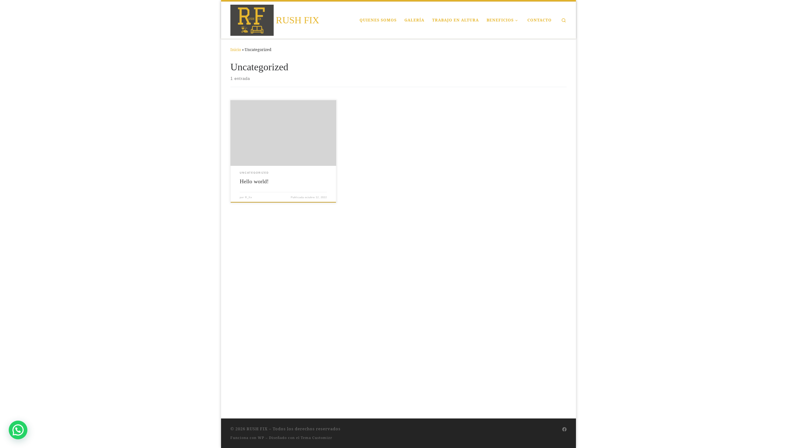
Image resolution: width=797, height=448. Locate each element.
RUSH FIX (257, 429)
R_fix (248, 197)
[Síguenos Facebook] (564, 429)
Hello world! (254, 181)
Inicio (235, 49)
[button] (18, 430)
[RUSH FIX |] (252, 19)
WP (261, 437)
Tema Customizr (316, 437)
